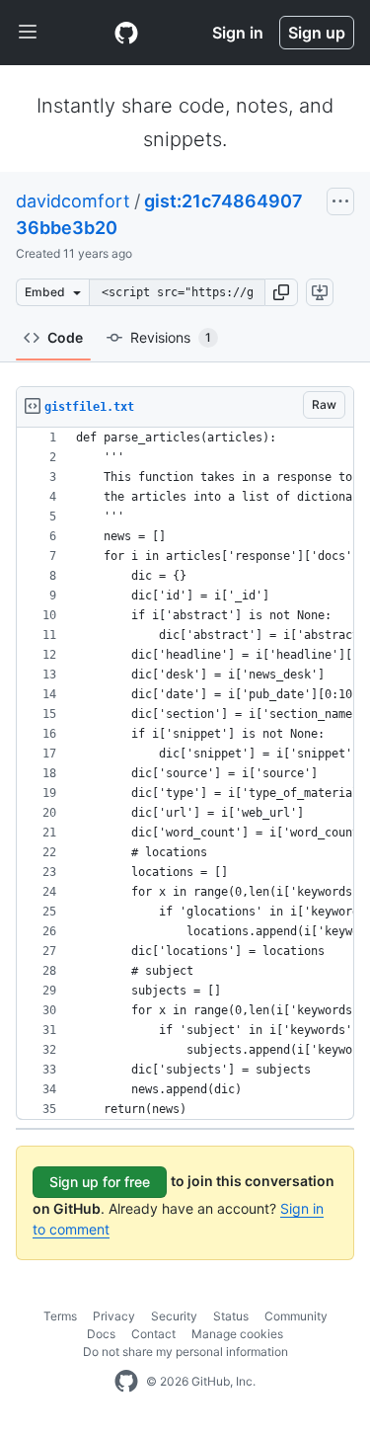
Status (231, 1316)
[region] (185, 774)
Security (174, 1316)
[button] (281, 292)
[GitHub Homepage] (126, 1381)
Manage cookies (237, 1333)
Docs (101, 1333)
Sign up (316, 32)
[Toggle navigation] (27, 32)
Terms (60, 1316)
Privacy (114, 1316)
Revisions (170, 337)
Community (296, 1316)
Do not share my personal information (185, 1351)
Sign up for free (99, 1181)
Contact (153, 1333)
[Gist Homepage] (126, 32)
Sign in (237, 32)
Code (65, 337)
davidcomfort (73, 201)
